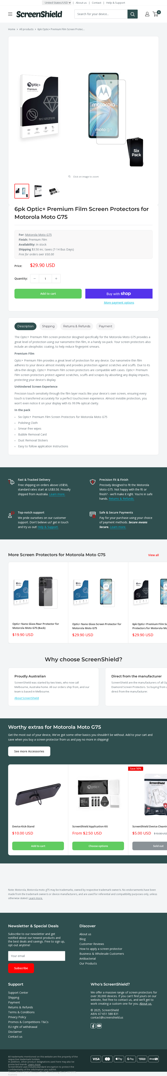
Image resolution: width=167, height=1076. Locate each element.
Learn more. (57, 494)
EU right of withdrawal (22, 1027)
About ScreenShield (26, 698)
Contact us (15, 1037)
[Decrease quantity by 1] (34, 278)
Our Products (88, 963)
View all (154, 555)
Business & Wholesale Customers (101, 954)
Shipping (13, 997)
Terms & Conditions (21, 1012)
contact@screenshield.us (107, 1017)
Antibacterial (87, 958)
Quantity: (21, 278)
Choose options (98, 846)
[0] (155, 14)
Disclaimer (15, 1032)
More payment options (119, 302)
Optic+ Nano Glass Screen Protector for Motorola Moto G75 (96, 626)
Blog (82, 939)
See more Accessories (29, 751)
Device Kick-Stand (23, 826)
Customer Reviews (91, 944)
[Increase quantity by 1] (56, 278)
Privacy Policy (17, 1017)
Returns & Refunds (20, 1007)
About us (81, 2)
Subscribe (21, 968)
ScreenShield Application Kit (90, 826)
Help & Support (115, 2)
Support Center (18, 992)
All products (26, 29)
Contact (96, 2)
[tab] (25, 326)
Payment (14, 1002)
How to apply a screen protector (100, 949)
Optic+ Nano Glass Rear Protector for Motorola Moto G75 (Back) (35, 626)
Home (11, 29)
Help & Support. (48, 527)
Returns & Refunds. (121, 499)
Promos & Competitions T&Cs (28, 1022)
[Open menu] (10, 14)
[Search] (132, 14)
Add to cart (48, 293)
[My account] (147, 14)
